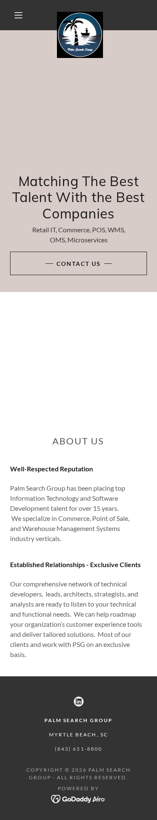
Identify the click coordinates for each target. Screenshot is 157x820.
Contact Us (79, 263)
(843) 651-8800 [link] (78, 749)
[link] (80, 15)
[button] (18, 15)
